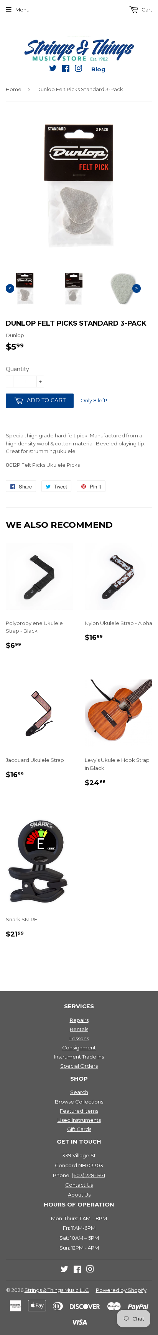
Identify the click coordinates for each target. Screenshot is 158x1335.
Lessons (79, 1038)
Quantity (17, 369)
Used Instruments (79, 1120)
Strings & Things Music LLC (57, 1290)
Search (79, 1092)
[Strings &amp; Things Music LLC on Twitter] (53, 69)
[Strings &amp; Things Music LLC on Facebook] (66, 69)
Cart (146, 9)
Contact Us (79, 1185)
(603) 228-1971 (88, 1175)
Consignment (79, 1047)
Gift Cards (79, 1129)
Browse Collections (79, 1102)
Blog (98, 69)
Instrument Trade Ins (79, 1057)
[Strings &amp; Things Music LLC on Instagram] (78, 69)
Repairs (79, 1020)
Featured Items (79, 1111)
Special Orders (79, 1066)
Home (13, 89)
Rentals (79, 1029)
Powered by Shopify (121, 1290)
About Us (79, 1195)
